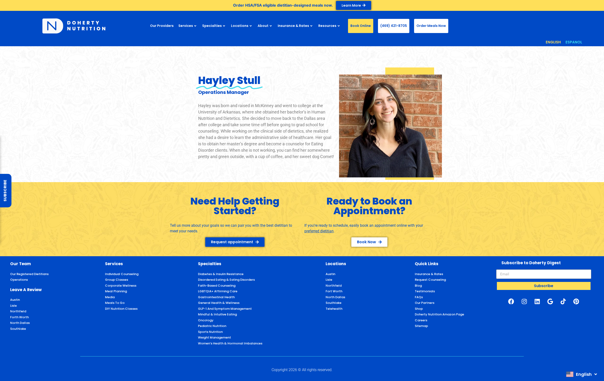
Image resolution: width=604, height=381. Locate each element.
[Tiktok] (563, 301)
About (263, 25)
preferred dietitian (319, 231)
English (584, 374)
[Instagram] (524, 301)
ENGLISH (553, 42)
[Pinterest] (576, 301)
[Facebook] (511, 301)
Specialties (212, 25)
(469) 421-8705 (393, 25)
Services (185, 25)
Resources (327, 25)
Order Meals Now (431, 25)
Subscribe (5, 190)
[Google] (550, 301)
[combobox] (581, 374)
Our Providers (162, 25)
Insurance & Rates (293, 25)
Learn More (351, 5)
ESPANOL (574, 42)
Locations (239, 25)
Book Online (360, 25)
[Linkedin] (537, 301)
